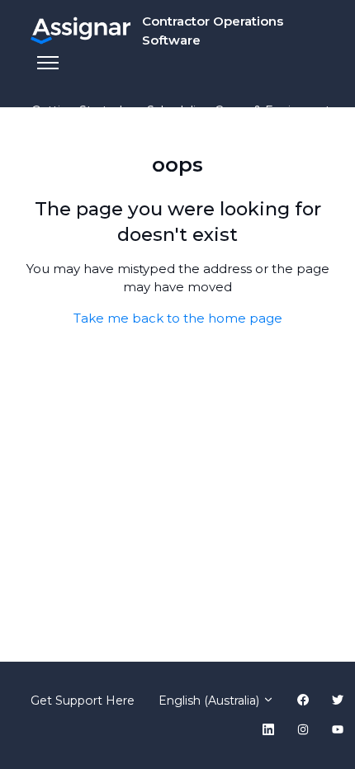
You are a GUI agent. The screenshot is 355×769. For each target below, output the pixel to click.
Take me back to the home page (177, 318)
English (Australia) (211, 700)
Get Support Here (83, 700)
